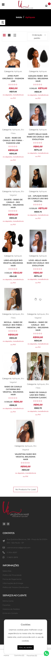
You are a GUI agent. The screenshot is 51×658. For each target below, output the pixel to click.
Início (19, 17)
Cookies (25, 624)
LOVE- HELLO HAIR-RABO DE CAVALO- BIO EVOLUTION (38, 263)
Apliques (18, 71)
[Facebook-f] (8, 523)
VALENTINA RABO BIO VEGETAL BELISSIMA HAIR (25, 457)
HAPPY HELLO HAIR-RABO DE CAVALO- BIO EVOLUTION (38, 137)
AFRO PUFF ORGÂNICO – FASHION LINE (13, 78)
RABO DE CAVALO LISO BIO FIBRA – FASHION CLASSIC (38, 395)
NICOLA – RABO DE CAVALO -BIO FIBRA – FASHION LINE (13, 325)
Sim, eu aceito (25, 647)
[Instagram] (4, 523)
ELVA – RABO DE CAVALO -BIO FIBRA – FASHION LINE (13, 140)
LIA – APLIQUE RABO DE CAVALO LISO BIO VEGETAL (38, 198)
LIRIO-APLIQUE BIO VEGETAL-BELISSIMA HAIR (13, 263)
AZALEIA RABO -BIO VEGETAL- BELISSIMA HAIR (38, 78)
